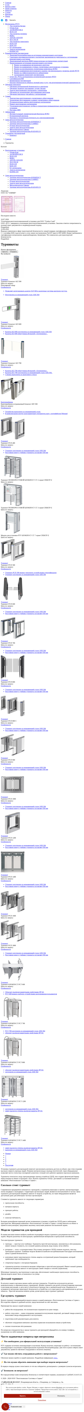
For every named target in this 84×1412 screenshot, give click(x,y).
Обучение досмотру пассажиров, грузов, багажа (28, 88)
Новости (8, 10)
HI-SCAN (13, 32)
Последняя (9, 1165)
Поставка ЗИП (15, 110)
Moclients (59, 1387)
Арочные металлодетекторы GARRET (24, 124)
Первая (8, 1153)
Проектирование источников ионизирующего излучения (31, 63)
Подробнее (42, 1400)
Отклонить (61, 1396)
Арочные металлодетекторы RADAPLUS (25, 131)
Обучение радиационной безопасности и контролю (29, 86)
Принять (23, 1396)
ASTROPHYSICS (16, 30)
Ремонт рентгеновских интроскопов (23, 104)
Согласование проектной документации (29, 75)
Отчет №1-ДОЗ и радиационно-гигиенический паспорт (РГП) (33, 77)
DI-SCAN (13, 43)
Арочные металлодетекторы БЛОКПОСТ (25, 122)
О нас (7, 5)
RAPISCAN (14, 51)
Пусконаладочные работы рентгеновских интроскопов (30, 102)
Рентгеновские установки (15, 150)
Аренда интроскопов (17, 49)
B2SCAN (13, 45)
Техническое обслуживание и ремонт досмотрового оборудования (34, 100)
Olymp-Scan (14, 28)
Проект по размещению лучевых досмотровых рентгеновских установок (41, 67)
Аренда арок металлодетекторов (22, 127)
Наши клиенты (11, 8)
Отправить (13, 252)
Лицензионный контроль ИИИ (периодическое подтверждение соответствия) (39, 61)
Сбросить (5, 252)
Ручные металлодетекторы (20, 125)
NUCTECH (14, 39)
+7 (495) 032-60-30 (8, 1382)
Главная (8, 3)
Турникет (4, 279)
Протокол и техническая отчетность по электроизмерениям (32, 118)
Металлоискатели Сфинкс (19, 129)
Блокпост (13, 135)
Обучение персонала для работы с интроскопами (28, 94)
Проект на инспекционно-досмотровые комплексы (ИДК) (35, 69)
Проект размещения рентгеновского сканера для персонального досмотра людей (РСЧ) (46, 71)
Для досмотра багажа (17, 26)
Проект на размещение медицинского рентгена (31, 65)
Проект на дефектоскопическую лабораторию (31, 73)
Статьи (7, 12)
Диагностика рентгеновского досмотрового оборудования (31, 98)
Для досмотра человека (18, 34)
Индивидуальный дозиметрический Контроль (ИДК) (29, 114)
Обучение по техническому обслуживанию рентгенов (30, 92)
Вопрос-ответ (10, 6)
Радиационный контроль (19, 116)
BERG (12, 36)
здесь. (55, 1358)
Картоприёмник (7, 402)
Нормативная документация (20, 81)
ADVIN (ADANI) (16, 38)
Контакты (9, 14)
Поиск (7, 16)
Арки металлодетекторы (14, 175)
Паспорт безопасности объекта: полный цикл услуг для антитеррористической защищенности (45, 82)
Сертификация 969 (17, 79)
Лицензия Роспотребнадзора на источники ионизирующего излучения (36, 55)
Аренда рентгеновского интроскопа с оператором (28, 90)
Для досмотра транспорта (19, 41)
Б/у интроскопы (15, 47)
